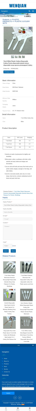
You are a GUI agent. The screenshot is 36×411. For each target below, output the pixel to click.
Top (30, 410)
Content (5, 222)
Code (5, 242)
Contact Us (7, 371)
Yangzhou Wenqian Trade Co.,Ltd (19, 402)
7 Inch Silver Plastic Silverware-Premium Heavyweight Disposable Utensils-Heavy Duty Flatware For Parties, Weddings (18, 193)
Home (5, 358)
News (5, 366)
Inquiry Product (7, 202)
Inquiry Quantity (7, 209)
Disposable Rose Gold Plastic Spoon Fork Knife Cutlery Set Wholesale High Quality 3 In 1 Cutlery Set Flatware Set (9, 335)
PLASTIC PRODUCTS (11, 20)
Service (6, 369)
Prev (5, 40)
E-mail (5, 215)
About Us (6, 361)
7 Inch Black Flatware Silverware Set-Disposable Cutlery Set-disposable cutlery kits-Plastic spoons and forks (26, 280)
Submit (6, 251)
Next (30, 40)
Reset (13, 251)
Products (6, 19)
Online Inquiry (9, 72)
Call (6, 410)
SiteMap (19, 404)
